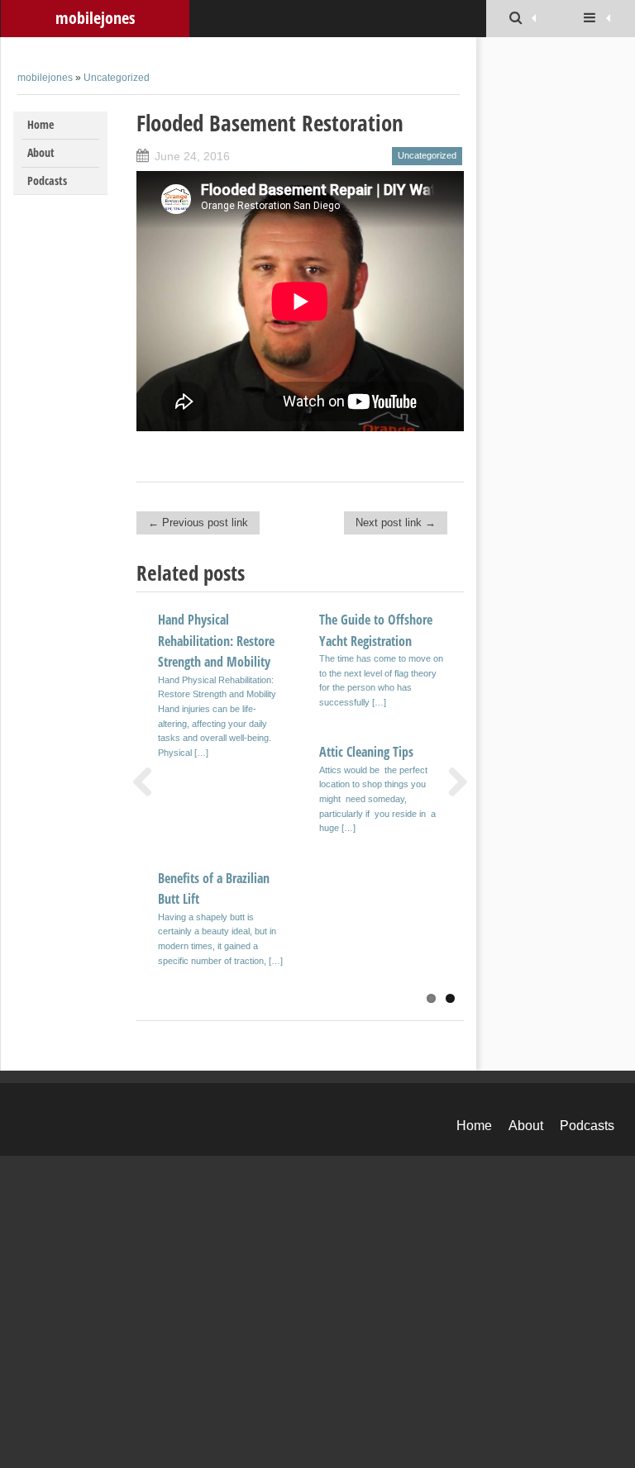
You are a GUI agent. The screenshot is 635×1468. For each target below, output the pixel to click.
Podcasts (47, 180)
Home (40, 124)
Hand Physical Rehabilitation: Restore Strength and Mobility (216, 640)
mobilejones (95, 18)
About (41, 152)
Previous (148, 781)
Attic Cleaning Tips (366, 752)
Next (451, 781)
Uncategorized (117, 77)
